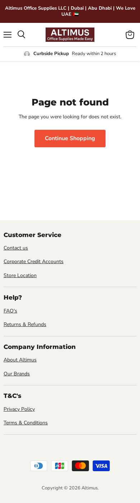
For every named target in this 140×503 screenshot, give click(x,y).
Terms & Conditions (26, 422)
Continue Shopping (70, 138)
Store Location (20, 275)
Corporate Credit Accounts (34, 261)
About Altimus (20, 359)
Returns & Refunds (25, 324)
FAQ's (10, 310)
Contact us (16, 248)
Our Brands (17, 373)
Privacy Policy (19, 409)
